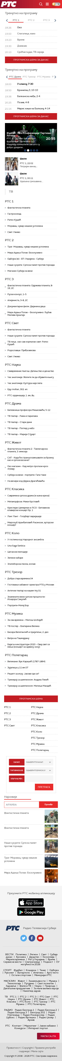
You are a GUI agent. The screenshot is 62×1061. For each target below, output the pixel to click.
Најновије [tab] (10, 796)
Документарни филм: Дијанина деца (26, 306)
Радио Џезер (46, 1017)
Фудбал (18, 970)
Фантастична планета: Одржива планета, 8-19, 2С (30, 287)
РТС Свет (12, 323)
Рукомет (9, 972)
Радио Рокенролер (33, 1014)
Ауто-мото (53, 972)
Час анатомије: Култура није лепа (24, 383)
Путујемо (29, 983)
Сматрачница (32, 961)
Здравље (11, 985)
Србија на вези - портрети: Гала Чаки (26, 474)
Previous (6, 20)
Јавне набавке (47, 1025)
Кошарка (31, 970)
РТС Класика (14, 489)
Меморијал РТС (43, 975)
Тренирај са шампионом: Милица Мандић (29, 685)
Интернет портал (38, 1028)
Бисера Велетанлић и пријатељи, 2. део (27, 632)
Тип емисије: (16, 770)
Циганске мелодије (17, 551)
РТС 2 (9, 240)
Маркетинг (30, 1025)
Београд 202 (37, 1012)
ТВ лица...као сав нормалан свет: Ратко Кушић (27, 343)
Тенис (43, 970)
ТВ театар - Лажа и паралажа (22, 416)
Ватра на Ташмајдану (18, 638)
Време (51, 959)
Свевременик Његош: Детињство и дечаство (30, 371)
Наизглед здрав (32, 990)
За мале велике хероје (46, 988)
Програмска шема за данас (31, 59)
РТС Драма (13, 403)
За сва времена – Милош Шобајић (25, 620)
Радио (8, 1009)
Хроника (21, 956)
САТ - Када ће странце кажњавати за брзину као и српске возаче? (30, 459)
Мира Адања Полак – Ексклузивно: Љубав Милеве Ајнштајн (29, 313)
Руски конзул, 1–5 (16, 294)
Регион (34, 954)
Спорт (7, 970)
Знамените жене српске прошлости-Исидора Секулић (26, 598)
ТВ (6, 996)
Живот (21, 980)
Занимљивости (36, 980)
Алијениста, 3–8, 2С (17, 300)
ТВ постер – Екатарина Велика (23, 626)
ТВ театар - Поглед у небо (20, 428)
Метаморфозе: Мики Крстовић (23, 501)
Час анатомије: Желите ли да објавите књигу (30, 377)
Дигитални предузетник (16, 988)
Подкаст (48, 961)
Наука (38, 985)
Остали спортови (21, 975)
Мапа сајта (48, 1036)
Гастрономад (14, 213)
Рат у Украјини (36, 959)
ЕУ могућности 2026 (40, 963)
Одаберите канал (34, 762)
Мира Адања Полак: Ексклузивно (24, 252)
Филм (23, 158)
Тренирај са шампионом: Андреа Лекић (28, 679)
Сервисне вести (12, 961)
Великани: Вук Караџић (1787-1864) (26, 661)
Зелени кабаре (15, 557)
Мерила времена (15, 959)
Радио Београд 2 (47, 1009)
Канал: (17, 762)
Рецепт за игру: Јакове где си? (23, 673)
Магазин (10, 980)
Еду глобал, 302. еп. (17, 389)
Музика (53, 980)
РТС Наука (13, 365)
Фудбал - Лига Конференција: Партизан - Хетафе (29, 134)
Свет (44, 954)
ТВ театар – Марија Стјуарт (21, 434)
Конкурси (19, 1028)
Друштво (34, 956)
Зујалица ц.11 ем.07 (17, 667)
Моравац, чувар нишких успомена (25, 226)
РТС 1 (9, 201)
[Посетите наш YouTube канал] (40, 938)
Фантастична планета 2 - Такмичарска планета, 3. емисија (27, 450)
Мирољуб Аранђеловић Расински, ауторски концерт (30, 524)
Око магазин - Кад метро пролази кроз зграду (27, 467)
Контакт (16, 1025)
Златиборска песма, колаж (21, 564)
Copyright (27, 1047)
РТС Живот (13, 442)
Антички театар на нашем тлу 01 (24, 590)
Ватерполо (23, 972)
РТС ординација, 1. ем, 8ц (20, 395)
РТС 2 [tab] (31, 20)
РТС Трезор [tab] (29, 76)
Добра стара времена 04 (20, 578)
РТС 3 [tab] (46, 20)
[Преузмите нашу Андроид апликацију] (31, 911)
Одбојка (54, 970)
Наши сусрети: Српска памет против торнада (31, 265)
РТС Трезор (13, 572)
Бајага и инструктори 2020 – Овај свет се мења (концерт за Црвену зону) (28, 645)
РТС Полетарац (16, 655)
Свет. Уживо (13, 232)
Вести (9, 954)
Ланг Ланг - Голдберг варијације (24, 516)
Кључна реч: (16, 779)
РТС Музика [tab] (43, 76)
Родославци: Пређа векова (21, 350)
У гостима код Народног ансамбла (25, 539)
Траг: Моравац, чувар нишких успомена (28, 246)
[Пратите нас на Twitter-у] (23, 938)
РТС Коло (12, 533)
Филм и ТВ (25, 985)
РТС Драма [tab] (15, 76)
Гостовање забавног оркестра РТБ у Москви (30, 584)
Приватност (13, 1047)
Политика (21, 954)
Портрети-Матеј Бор (18, 605)
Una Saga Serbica (16, 545)
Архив (31, 1019)
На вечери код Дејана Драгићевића (25, 481)
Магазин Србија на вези (20, 270)
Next (55, 20)
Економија (48, 956)
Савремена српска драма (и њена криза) (28, 495)
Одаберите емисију (35, 770)
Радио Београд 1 (24, 1009)
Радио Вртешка (27, 1017)
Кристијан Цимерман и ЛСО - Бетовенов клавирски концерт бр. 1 (28, 509)
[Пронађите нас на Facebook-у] (32, 938)
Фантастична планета (18, 207)
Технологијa (14, 983)
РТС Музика (14, 614)
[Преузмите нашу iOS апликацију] (31, 902)
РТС (7, 1025)
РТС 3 (9, 279)
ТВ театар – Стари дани (19, 422)
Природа (50, 985)
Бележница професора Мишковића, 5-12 (28, 410)
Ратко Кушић (14, 219)
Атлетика (38, 972)
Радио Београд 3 (17, 1012)
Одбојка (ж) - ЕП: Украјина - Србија (25, 258)
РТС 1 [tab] (16, 20)
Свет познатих (46, 983)
